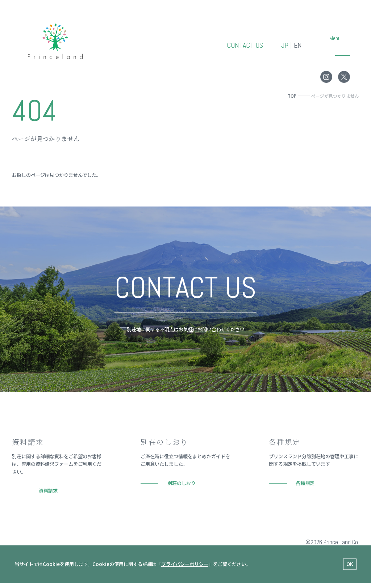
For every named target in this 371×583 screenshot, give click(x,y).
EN (298, 45)
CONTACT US (245, 45)
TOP (292, 96)
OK (349, 564)
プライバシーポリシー (184, 564)
